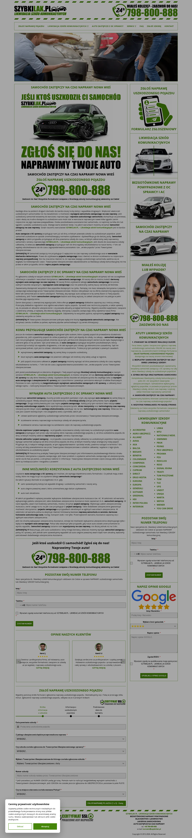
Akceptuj (45, 826)
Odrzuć (20, 826)
